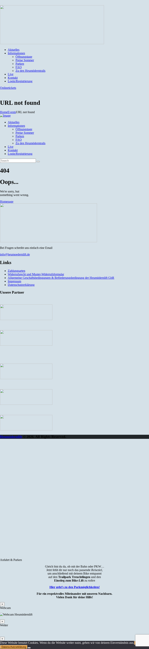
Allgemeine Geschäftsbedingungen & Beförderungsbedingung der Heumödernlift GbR (61, 277)
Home (4, 112)
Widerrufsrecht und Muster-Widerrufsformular (36, 274)
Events (12, 112)
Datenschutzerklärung (21, 284)
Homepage (6, 201)
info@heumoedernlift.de (15, 254)
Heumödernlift (11, 437)
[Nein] (29, 647)
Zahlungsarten (16, 270)
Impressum (14, 281)
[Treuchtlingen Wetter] (74, 632)
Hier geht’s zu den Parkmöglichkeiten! (74, 587)
